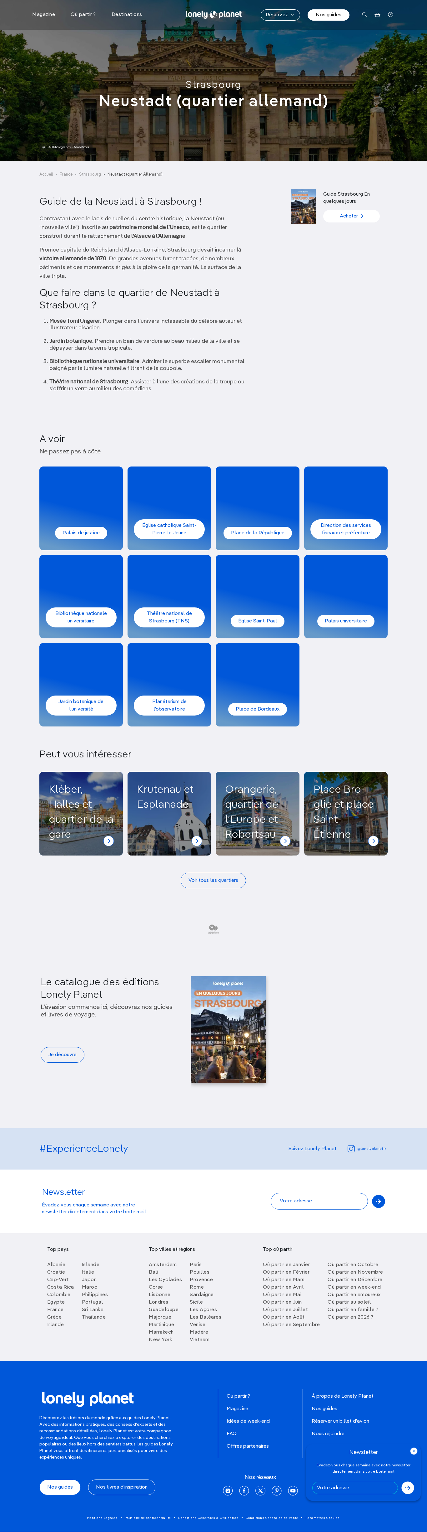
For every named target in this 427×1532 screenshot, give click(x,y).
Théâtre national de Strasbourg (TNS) (169, 617)
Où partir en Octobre (353, 1264)
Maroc (90, 1287)
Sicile (196, 1302)
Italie (88, 1272)
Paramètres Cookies (322, 1518)
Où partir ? (238, 1396)
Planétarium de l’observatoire (169, 705)
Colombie (59, 1294)
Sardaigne (202, 1294)
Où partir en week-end (354, 1287)
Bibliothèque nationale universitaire (81, 617)
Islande (91, 1264)
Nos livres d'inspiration (122, 1487)
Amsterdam (163, 1264)
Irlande (55, 1324)
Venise (197, 1324)
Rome (197, 1287)
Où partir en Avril (283, 1287)
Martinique (161, 1324)
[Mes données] (390, 15)
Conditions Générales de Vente (272, 1518)
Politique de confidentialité (148, 1518)
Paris (196, 1264)
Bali (153, 1272)
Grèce (54, 1317)
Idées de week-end (248, 1421)
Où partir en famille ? (353, 1309)
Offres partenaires (248, 1446)
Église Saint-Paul (257, 621)
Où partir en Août (284, 1317)
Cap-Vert (58, 1279)
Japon (89, 1279)
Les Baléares (205, 1317)
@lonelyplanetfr (371, 1149)
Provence (201, 1279)
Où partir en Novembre (355, 1272)
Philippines (95, 1294)
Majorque (160, 1317)
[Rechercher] (364, 15)
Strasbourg (214, 85)
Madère (199, 1332)
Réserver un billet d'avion (340, 1421)
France (66, 174)
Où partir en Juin (282, 1302)
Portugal (92, 1302)
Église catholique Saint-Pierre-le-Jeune (169, 529)
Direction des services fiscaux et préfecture (346, 529)
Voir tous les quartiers (213, 880)
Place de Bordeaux (257, 709)
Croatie (56, 1272)
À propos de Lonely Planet (343, 1396)
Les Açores (203, 1309)
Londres (158, 1302)
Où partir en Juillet (285, 1309)
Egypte (56, 1302)
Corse (156, 1287)
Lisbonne (159, 1294)
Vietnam (200, 1339)
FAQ (232, 1433)
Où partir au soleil (349, 1302)
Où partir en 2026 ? (351, 1317)
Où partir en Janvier (286, 1264)
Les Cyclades (165, 1279)
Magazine (237, 1408)
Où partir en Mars (284, 1279)
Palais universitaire (346, 621)
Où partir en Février (286, 1272)
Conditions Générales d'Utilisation (208, 1518)
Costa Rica (60, 1287)
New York (160, 1339)
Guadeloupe (163, 1309)
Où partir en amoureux (354, 1294)
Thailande (94, 1317)
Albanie (56, 1264)
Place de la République (257, 533)
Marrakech (161, 1332)
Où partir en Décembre (355, 1279)
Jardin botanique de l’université (80, 705)
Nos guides (328, 14)
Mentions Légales (102, 1518)
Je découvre (62, 1054)
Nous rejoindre (328, 1433)
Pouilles (199, 1272)
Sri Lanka (93, 1309)
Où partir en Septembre (291, 1324)
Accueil (46, 174)
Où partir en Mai (282, 1294)
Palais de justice (81, 533)
